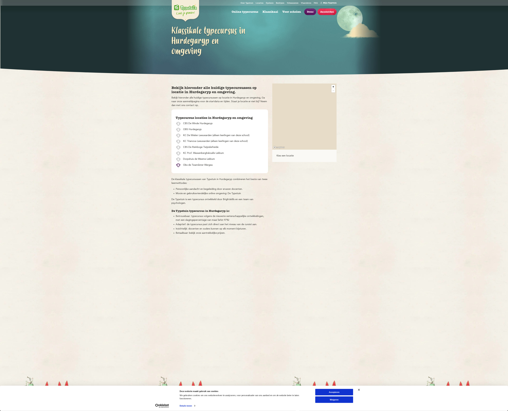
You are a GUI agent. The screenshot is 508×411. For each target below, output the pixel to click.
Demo (310, 11)
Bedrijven (280, 3)
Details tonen (186, 406)
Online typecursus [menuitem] (245, 12)
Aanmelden (327, 11)
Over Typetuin (247, 3)
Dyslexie (269, 3)
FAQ (316, 3)
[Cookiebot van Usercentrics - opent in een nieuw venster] (162, 406)
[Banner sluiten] (359, 390)
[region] (304, 116)
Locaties (259, 3)
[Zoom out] (333, 90)
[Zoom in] (333, 87)
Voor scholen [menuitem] (291, 12)
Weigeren (334, 399)
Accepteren (334, 392)
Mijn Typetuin (330, 3)
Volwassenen (292, 3)
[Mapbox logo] (279, 147)
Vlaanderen (306, 3)
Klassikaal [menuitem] (270, 12)
